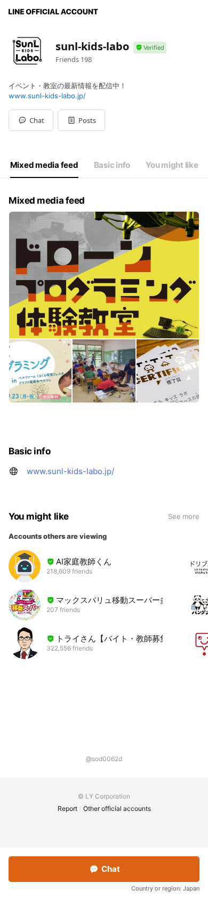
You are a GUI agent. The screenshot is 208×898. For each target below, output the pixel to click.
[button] (81, 120)
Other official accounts (117, 808)
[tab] (44, 165)
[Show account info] (149, 48)
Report (67, 808)
